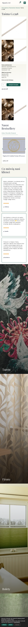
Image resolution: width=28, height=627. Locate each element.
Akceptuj (4, 624)
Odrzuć (10, 624)
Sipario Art (6, 3)
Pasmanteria (12, 7)
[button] (25, 3)
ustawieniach (17, 622)
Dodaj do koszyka (13, 84)
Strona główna (5, 7)
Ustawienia (17, 624)
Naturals (18, 7)
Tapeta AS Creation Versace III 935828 (14, 156)
